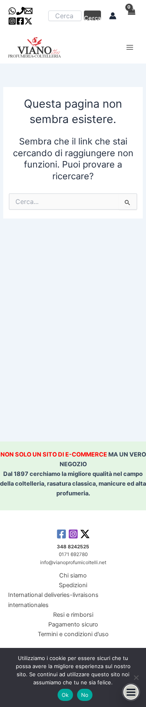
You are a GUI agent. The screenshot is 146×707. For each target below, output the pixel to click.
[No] (136, 677)
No (85, 695)
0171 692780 (73, 554)
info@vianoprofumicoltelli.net (73, 562)
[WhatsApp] (12, 11)
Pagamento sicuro (73, 624)
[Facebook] (20, 21)
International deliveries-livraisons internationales (53, 599)
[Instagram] (12, 21)
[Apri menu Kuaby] (131, 692)
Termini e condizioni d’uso (73, 634)
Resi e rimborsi (73, 614)
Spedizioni (73, 585)
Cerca (92, 17)
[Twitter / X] (28, 21)
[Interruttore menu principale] (130, 47)
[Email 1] (28, 11)
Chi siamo (73, 575)
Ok (65, 695)
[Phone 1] (20, 11)
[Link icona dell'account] (112, 15)
